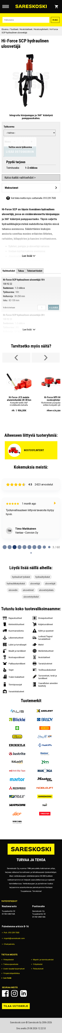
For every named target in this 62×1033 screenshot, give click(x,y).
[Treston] (45, 813)
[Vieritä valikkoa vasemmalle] (16, 358)
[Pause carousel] (31, 553)
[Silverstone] (17, 805)
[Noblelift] (45, 788)
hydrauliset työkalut (21, 577)
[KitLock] (17, 762)
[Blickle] (17, 719)
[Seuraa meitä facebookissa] (5, 993)
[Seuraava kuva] (29, 382)
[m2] (17, 771)
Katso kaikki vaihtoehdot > (20, 177)
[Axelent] (45, 711)
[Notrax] (17, 796)
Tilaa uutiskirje (15, 1006)
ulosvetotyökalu (46, 590)
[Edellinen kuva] (9, 382)
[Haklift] (45, 745)
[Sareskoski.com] (31, 854)
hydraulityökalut (42, 577)
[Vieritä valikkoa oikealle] (46, 358)
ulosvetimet (28, 590)
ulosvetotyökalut (31, 596)
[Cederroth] (17, 728)
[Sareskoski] (45, 796)
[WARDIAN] (17, 822)
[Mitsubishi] (17, 788)
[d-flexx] (17, 736)
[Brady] (45, 719)
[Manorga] (45, 771)
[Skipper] (45, 805)
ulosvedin (13, 590)
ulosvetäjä (35, 583)
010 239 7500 (49, 198)
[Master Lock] (45, 779)
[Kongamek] (45, 762)
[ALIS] (17, 711)
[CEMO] (45, 728)
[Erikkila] (17, 745)
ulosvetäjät (50, 583)
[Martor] (17, 779)
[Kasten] (45, 754)
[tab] (8, 270)
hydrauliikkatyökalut (16, 583)
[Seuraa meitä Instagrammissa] (14, 993)
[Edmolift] (45, 736)
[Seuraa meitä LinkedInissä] (23, 993)
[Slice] (17, 813)
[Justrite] (17, 754)
